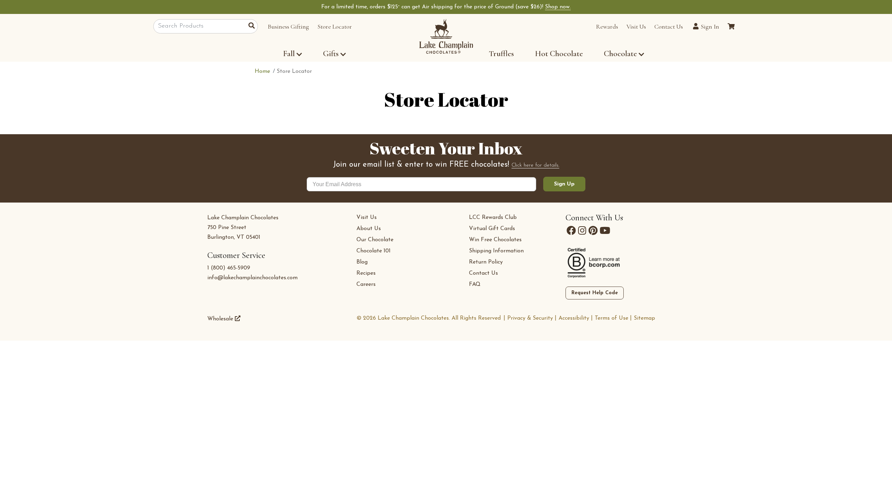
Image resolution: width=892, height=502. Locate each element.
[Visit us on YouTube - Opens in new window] (605, 231)
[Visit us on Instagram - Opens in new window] (582, 231)
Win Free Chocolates (495, 240)
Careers (366, 284)
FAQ (474, 284)
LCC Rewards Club (493, 217)
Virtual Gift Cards (492, 228)
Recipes (366, 273)
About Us (368, 228)
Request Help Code (594, 293)
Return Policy (486, 262)
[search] (253, 26)
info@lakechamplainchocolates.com (252, 278)
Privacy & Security (530, 318)
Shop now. (558, 7)
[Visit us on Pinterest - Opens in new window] (593, 231)
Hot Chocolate (559, 54)
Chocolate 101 (373, 251)
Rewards (607, 26)
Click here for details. (535, 165)
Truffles (501, 54)
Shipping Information (496, 251)
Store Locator (334, 26)
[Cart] (731, 26)
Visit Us (636, 26)
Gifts (331, 54)
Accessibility (574, 318)
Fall (289, 54)
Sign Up (564, 184)
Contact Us (668, 26)
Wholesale (221, 319)
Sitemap (644, 318)
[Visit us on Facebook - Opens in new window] (571, 231)
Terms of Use (611, 318)
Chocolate (621, 54)
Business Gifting (288, 26)
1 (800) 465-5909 (228, 268)
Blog (362, 262)
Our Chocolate (374, 240)
